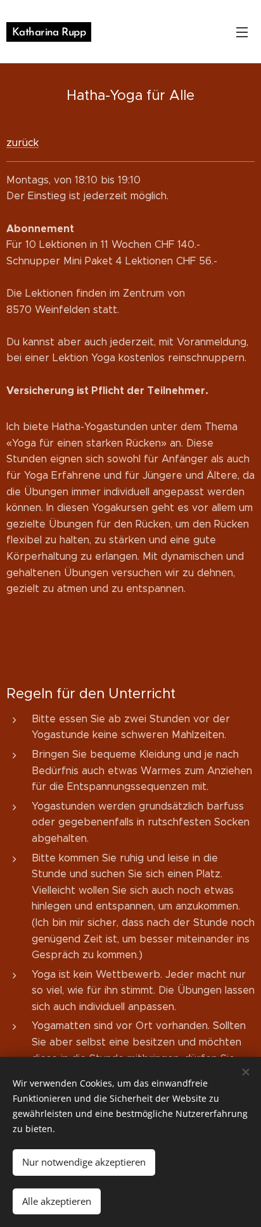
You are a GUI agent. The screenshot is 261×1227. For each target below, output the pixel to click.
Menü (242, 31)
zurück (22, 143)
